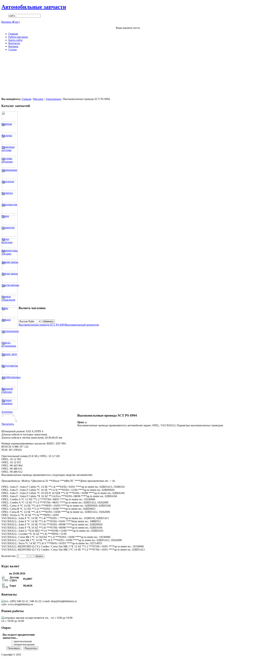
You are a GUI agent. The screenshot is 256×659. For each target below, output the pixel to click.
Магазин (38, 99)
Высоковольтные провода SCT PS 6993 (42, 324)
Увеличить (7, 423)
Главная (26, 99)
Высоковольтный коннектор (82, 324)
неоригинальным (24, 644)
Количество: (9, 556)
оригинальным (23, 641)
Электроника (53, 99)
